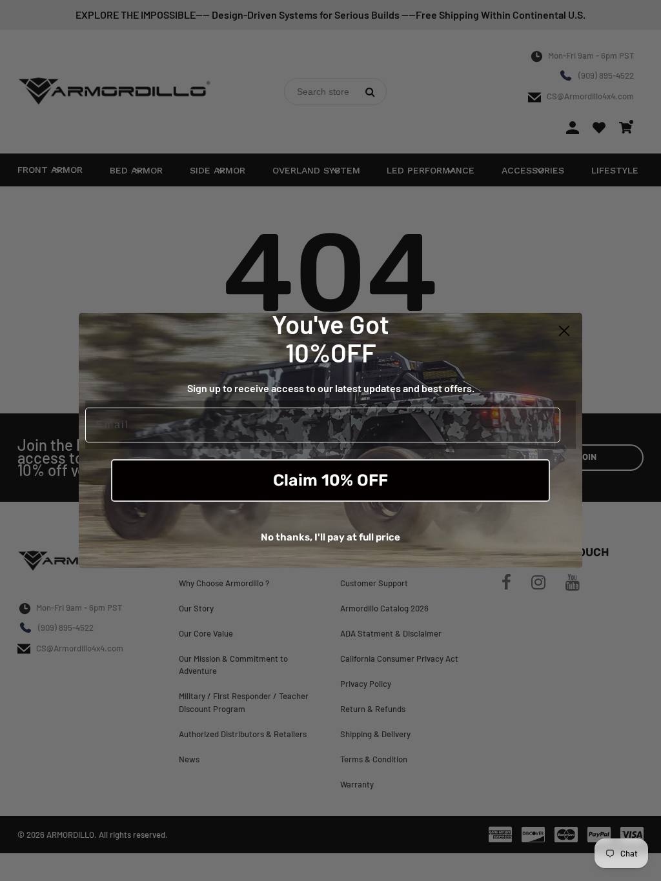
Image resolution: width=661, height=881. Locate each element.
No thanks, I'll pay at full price (330, 537)
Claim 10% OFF (330, 480)
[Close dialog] (564, 330)
